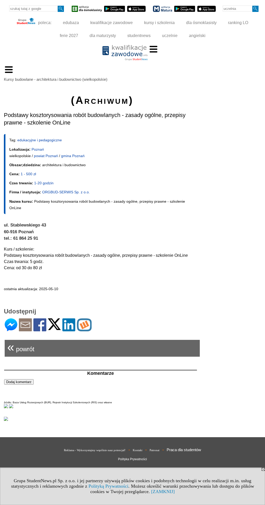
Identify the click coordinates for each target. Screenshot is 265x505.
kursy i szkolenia (159, 22)
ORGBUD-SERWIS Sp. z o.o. (66, 192)
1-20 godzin (44, 183)
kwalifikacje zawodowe (111, 22)
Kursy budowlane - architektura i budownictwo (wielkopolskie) (55, 79)
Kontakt (137, 450)
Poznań (38, 149)
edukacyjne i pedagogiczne (39, 140)
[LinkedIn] (68, 329)
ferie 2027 (69, 35)
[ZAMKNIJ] (163, 491)
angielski (197, 35)
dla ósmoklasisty (201, 22)
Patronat (154, 450)
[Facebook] (39, 329)
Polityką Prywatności (108, 486)
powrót (20, 347)
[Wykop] (84, 329)
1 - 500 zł (28, 174)
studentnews (139, 35)
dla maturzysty (103, 35)
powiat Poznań (46, 156)
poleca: (44, 22)
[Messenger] (11, 329)
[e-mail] (25, 329)
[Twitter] (54, 327)
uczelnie (170, 35)
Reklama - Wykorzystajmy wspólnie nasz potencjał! (95, 450)
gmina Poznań (73, 156)
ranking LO (238, 22)
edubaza (71, 22)
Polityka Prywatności (132, 459)
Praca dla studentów (184, 450)
